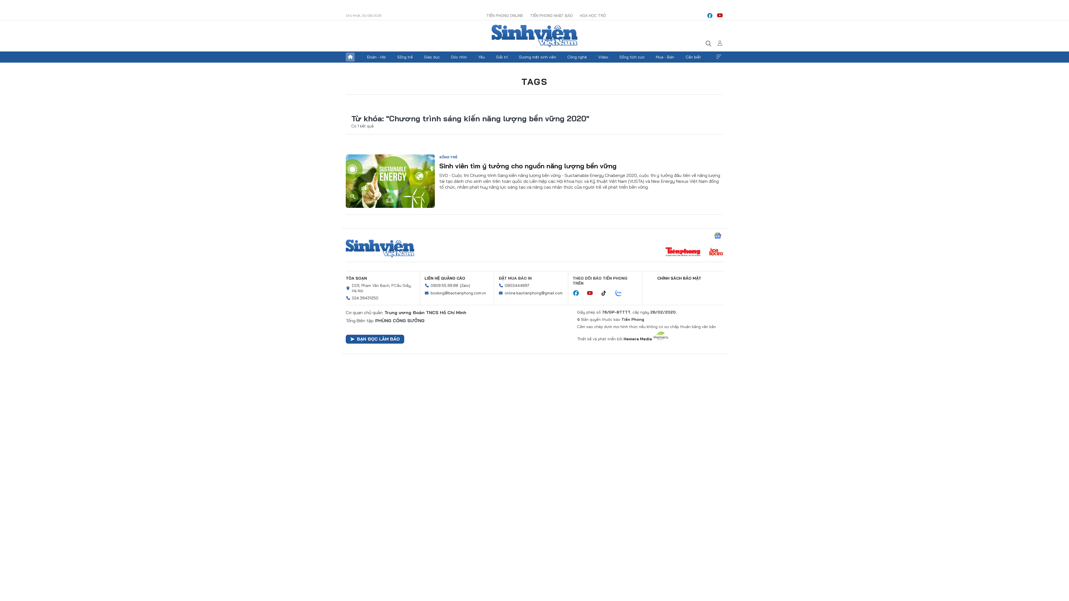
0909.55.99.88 (444, 285)
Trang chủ (350, 57)
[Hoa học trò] (716, 252)
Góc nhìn (459, 57)
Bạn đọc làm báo (378, 339)
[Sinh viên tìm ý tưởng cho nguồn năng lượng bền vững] (390, 181)
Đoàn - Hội (376, 57)
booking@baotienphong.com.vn (458, 292)
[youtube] (720, 15)
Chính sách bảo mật (679, 278)
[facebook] (710, 15)
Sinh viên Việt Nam (380, 248)
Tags (534, 81)
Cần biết (693, 57)
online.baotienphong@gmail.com (534, 292)
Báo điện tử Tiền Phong (534, 36)
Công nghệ (577, 57)
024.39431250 (365, 297)
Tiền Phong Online (504, 15)
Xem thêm (718, 57)
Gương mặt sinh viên (537, 57)
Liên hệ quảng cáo (445, 278)
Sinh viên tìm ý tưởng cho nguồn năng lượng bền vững (528, 166)
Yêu (481, 57)
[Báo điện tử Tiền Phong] (683, 252)
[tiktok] (606, 293)
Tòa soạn (356, 278)
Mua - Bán (665, 57)
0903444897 (517, 285)
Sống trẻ (405, 57)
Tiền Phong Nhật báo (551, 15)
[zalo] (621, 293)
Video (603, 57)
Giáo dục (432, 57)
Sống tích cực (632, 57)
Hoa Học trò (593, 15)
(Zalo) (465, 285)
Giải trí (502, 57)
